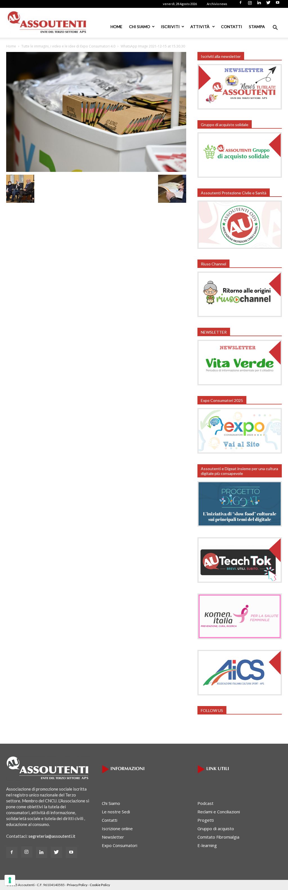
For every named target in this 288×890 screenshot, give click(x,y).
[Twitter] (268, 4)
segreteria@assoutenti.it (51, 836)
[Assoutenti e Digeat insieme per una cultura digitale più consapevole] (239, 525)
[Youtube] (277, 4)
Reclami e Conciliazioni (218, 811)
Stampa (257, 26)
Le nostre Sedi (116, 811)
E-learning (207, 845)
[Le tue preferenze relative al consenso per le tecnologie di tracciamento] (9, 880)
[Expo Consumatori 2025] (239, 452)
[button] (275, 28)
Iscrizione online (117, 828)
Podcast (205, 803)
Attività (200, 26)
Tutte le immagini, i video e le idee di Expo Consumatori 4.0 (68, 46)
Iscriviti (170, 26)
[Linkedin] (259, 4)
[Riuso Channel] (239, 315)
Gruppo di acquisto (215, 828)
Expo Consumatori (119, 845)
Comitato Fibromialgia (218, 837)
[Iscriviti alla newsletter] (239, 108)
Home (116, 26)
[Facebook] (240, 4)
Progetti (205, 820)
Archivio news (217, 4)
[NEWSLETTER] (239, 383)
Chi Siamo (139, 26)
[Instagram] (250, 4)
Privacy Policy (77, 885)
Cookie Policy (100, 885)
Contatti (231, 26)
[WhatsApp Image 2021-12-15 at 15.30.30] (96, 170)
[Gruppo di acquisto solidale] (239, 176)
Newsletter (113, 837)
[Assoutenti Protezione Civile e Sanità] (239, 247)
